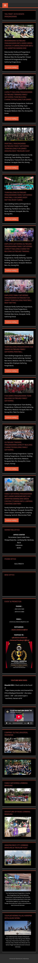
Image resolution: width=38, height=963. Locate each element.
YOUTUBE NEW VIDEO (19, 680)
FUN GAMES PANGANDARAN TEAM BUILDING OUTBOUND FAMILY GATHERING (18, 398)
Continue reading (11, 67)
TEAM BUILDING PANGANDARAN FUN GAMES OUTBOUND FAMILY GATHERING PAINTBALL (19, 349)
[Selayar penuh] (31, 723)
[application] (19, 717)
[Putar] (7, 723)
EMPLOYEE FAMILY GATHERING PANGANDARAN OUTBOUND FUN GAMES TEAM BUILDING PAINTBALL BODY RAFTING (18, 299)
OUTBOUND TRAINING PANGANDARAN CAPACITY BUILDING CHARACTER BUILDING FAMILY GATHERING (18, 446)
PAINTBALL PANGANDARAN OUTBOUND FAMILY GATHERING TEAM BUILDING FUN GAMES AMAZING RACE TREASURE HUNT (17, 147)
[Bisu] (28, 723)
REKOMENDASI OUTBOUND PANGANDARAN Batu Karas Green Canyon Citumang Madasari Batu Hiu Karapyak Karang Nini (19, 44)
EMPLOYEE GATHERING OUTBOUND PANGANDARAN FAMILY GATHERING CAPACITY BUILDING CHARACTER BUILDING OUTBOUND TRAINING (18, 247)
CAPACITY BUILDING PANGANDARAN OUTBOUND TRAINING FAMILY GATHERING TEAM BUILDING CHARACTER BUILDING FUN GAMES (18, 96)
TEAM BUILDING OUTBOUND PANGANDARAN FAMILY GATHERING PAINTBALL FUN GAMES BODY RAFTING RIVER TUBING (18, 196)
